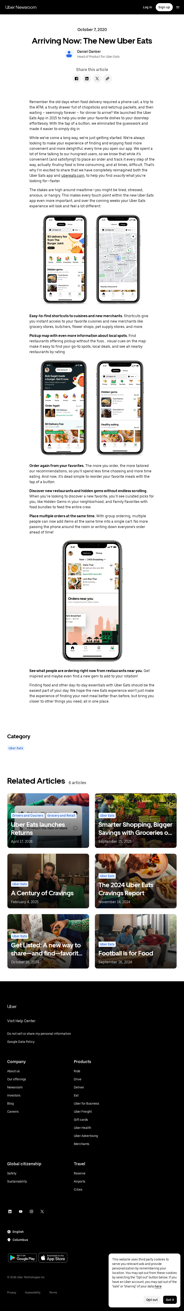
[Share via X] (97, 78)
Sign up (164, 7)
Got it (170, 1300)
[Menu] (178, 7)
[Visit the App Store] (53, 1258)
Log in (147, 7)
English (18, 1232)
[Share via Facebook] (76, 78)
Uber (12, 1006)
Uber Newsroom (21, 7)
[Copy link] (107, 78)
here (158, 1286)
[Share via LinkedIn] (86, 78)
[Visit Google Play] (22, 1258)
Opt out (152, 1300)
